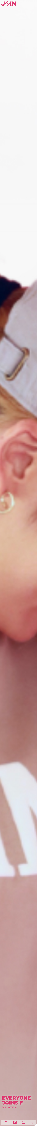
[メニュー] (33, 3)
